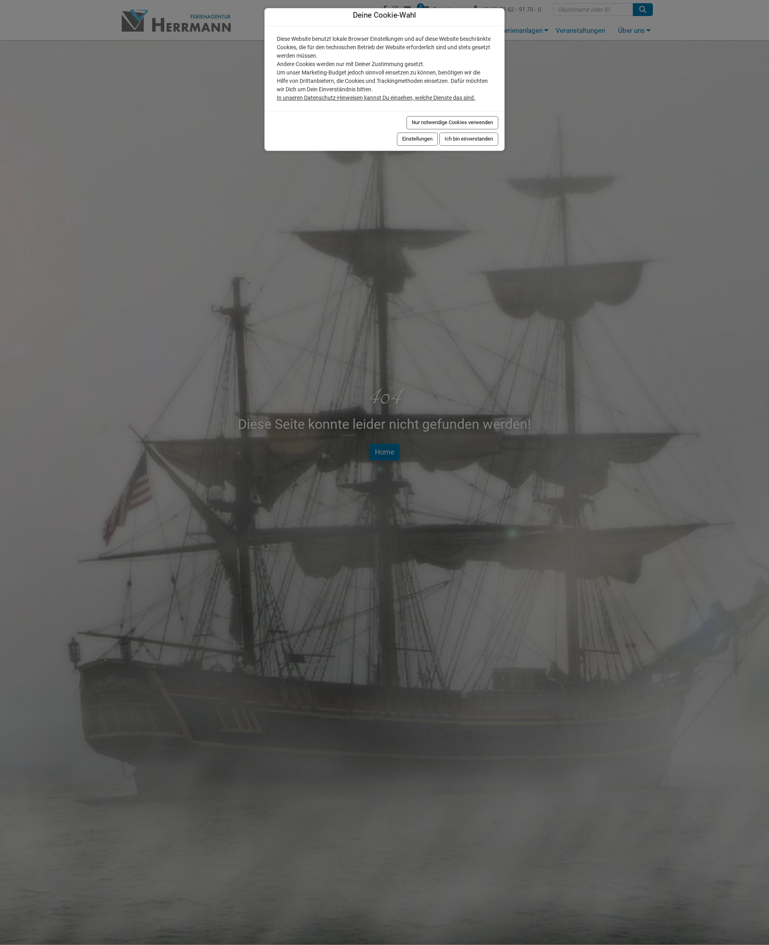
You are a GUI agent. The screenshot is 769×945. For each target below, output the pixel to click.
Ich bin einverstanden (469, 139)
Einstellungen (417, 139)
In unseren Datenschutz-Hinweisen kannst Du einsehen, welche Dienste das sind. (376, 97)
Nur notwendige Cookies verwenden (452, 122)
